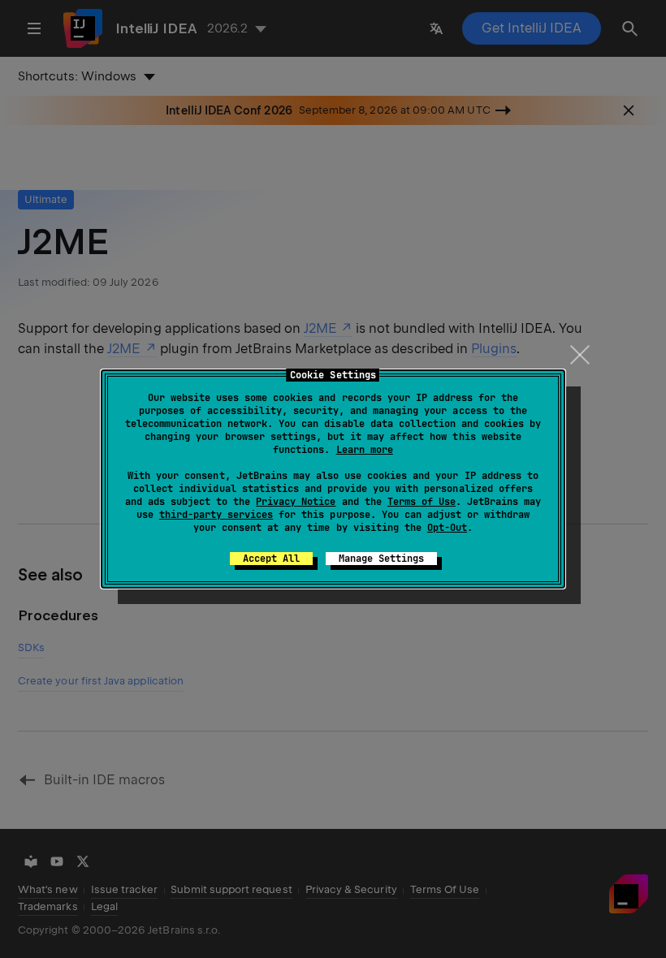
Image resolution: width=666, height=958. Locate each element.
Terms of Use (421, 501)
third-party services (216, 514)
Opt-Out (447, 527)
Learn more (364, 449)
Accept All (271, 558)
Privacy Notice (295, 501)
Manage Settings (381, 558)
